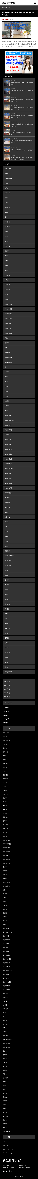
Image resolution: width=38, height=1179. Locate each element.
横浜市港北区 (8, 449)
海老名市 (7, 517)
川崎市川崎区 (8, 318)
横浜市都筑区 (8, 483)
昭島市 (7, 391)
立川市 (7, 585)
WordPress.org (7, 1153)
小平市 (7, 280)
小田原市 (7, 285)
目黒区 (7, 546)
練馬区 (7, 594)
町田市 (7, 541)
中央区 (7, 197)
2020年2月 (7, 697)
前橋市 (7, 212)
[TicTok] (12, 1171)
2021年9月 (7, 681)
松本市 (7, 406)
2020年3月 (7, 693)
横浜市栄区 (8, 439)
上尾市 (7, 188)
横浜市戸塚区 (8, 430)
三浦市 (7, 173)
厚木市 (7, 231)
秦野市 (7, 575)
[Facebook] (4, 1171)
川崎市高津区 (8, 328)
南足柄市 (7, 226)
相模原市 (7, 551)
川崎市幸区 (8, 323)
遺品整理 (7, 652)
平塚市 (7, 338)
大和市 (7, 265)
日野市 (7, 386)
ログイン (5, 1141)
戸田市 (7, 372)
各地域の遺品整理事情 (8, 1167)
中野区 (7, 202)
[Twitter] (6, 1171)
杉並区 (7, 401)
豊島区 (7, 638)
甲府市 (7, 536)
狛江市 (7, 531)
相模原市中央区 (9, 555)
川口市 (7, 294)
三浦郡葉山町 (8, 178)
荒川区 (7, 609)
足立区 (7, 643)
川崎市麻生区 (8, 333)
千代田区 (7, 222)
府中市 (7, 343)
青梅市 (7, 667)
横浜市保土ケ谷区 (10, 420)
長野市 (7, 662)
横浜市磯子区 (8, 464)
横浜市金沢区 (8, 488)
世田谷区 (7, 193)
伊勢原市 (7, 207)
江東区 (7, 512)
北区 (6, 217)
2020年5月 (7, 685)
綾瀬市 (7, 589)
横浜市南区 (8, 425)
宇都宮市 (7, 275)
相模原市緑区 (8, 565)
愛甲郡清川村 (8, 362)
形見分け (10, 19)
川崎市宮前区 (8, 314)
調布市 (7, 633)
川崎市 (7, 299)
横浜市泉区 (8, 444)
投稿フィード (7, 1145)
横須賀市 (7, 497)
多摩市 (7, 260)
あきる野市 (8, 168)
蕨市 (6, 618)
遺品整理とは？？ (7, 1165)
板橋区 (7, 410)
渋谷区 (7, 522)
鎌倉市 (7, 657)
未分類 (7, 396)
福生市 (7, 570)
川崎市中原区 (8, 304)
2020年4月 (7, 689)
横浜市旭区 (8, 435)
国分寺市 (7, 246)
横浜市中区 (8, 415)
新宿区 (7, 381)
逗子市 (7, 647)
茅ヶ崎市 (7, 604)
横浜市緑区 (8, 473)
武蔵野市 (7, 502)
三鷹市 (7, 183)
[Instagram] (9, 1171)
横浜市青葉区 (8, 493)
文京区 (7, 376)
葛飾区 (7, 614)
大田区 (7, 270)
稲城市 (7, 580)
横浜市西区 (8, 478)
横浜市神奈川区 (9, 468)
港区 (6, 526)
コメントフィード (8, 1149)
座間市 (7, 347)
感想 (6, 367)
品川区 (7, 241)
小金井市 (7, 289)
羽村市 (7, 599)
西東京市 (7, 628)
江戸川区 (7, 507)
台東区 (7, 236)
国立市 (7, 251)
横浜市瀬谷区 (8, 459)
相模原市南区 (8, 560)
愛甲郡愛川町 (8, 357)
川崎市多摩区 (8, 309)
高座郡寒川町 (8, 672)
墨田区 (7, 256)
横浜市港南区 (8, 454)
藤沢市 (7, 623)
